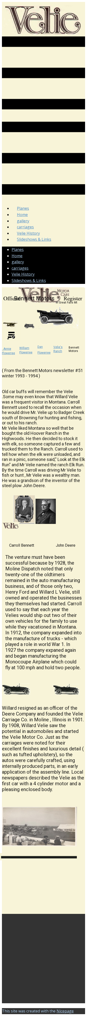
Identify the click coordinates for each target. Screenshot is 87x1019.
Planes (18, 249)
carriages (20, 268)
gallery (18, 261)
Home (17, 255)
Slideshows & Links (34, 239)
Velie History (23, 274)
